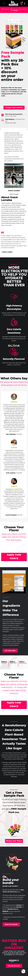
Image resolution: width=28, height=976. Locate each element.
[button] (4, 3)
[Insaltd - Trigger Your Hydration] (13, 3)
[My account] (24, 3)
